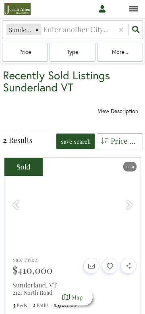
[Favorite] (110, 266)
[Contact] (91, 266)
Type (72, 52)
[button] (37, 29)
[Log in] (102, 9)
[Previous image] (15, 205)
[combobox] (44, 30)
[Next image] (129, 205)
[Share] (128, 266)
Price (25, 52)
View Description (118, 111)
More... (120, 52)
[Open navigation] (133, 9)
